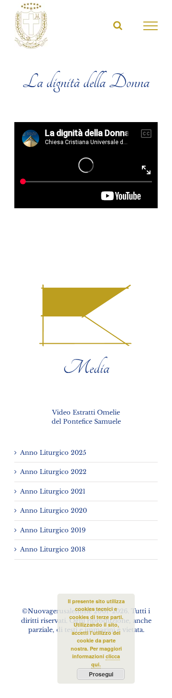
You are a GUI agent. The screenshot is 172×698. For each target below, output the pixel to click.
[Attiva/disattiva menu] (151, 26)
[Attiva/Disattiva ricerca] (117, 25)
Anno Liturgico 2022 (53, 472)
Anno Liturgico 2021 (53, 491)
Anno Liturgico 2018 (53, 549)
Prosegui (101, 674)
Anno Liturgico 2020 (53, 511)
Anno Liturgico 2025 (53, 453)
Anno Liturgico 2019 (53, 530)
